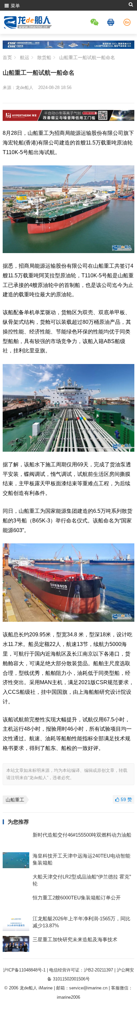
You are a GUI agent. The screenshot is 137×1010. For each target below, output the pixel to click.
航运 (24, 57)
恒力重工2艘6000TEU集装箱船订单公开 (77, 897)
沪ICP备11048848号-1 (24, 969)
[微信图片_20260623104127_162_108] (68, 119)
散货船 (44, 57)
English (128, 22)
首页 (7, 57)
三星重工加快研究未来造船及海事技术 (75, 939)
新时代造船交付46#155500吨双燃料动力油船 (82, 835)
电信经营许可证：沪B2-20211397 (81, 969)
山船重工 (15, 799)
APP (112, 22)
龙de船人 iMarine (36, 987)
